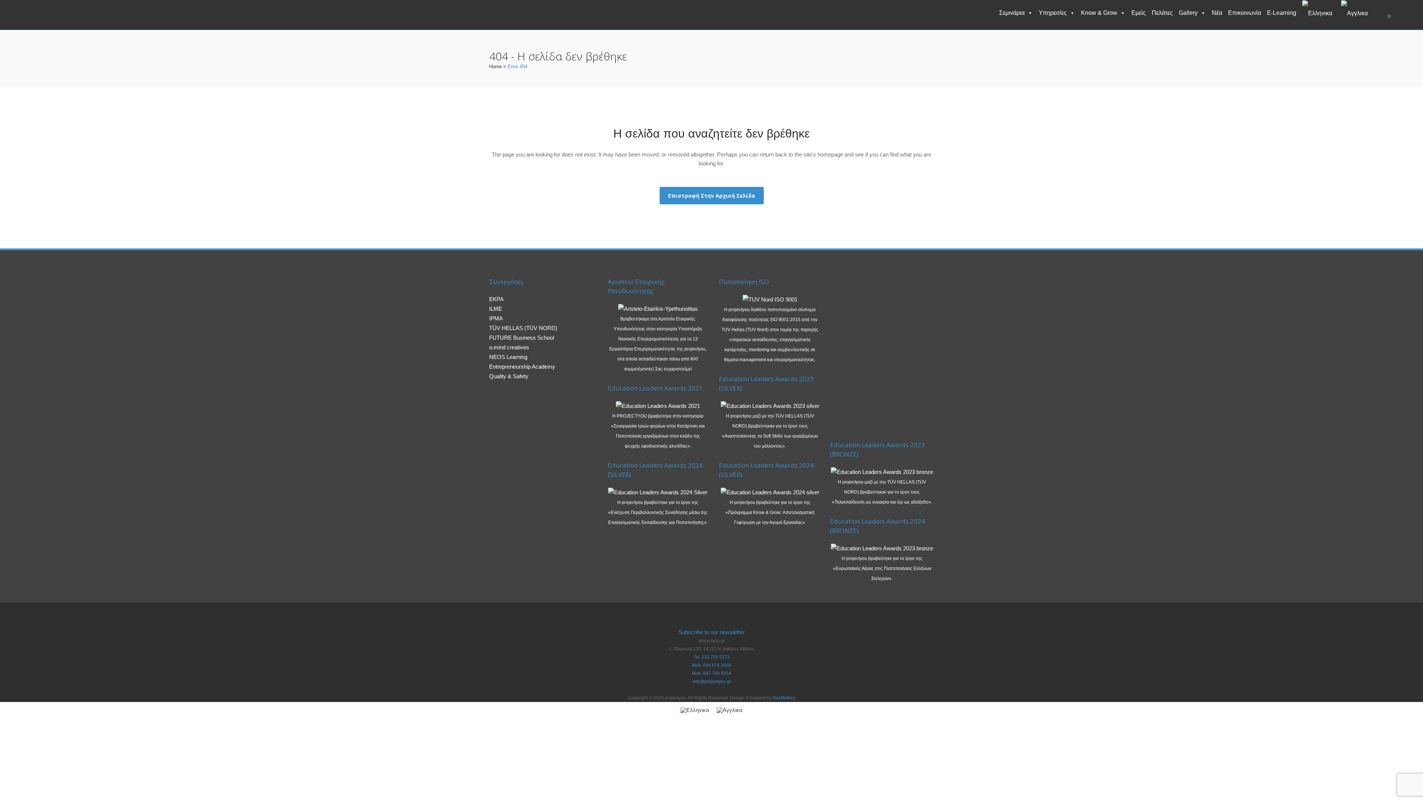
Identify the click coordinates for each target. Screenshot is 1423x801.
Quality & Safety (508, 376)
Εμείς (1138, 13)
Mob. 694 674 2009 (711, 665)
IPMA (496, 318)
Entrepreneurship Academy (522, 366)
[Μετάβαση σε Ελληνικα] (695, 710)
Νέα (1217, 13)
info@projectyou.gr (712, 681)
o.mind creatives (509, 347)
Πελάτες (1162, 13)
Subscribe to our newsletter (711, 632)
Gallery (1188, 13)
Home (495, 66)
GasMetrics (784, 698)
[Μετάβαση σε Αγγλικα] (1356, 13)
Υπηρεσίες (1053, 13)
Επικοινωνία (1244, 13)
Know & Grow (1099, 13)
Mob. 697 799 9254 (711, 673)
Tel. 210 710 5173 (711, 657)
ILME (495, 309)
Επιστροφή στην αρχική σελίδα (711, 195)
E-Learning (1281, 13)
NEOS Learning (508, 357)
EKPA (496, 299)
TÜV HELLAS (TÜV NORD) (523, 328)
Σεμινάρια (1012, 13)
